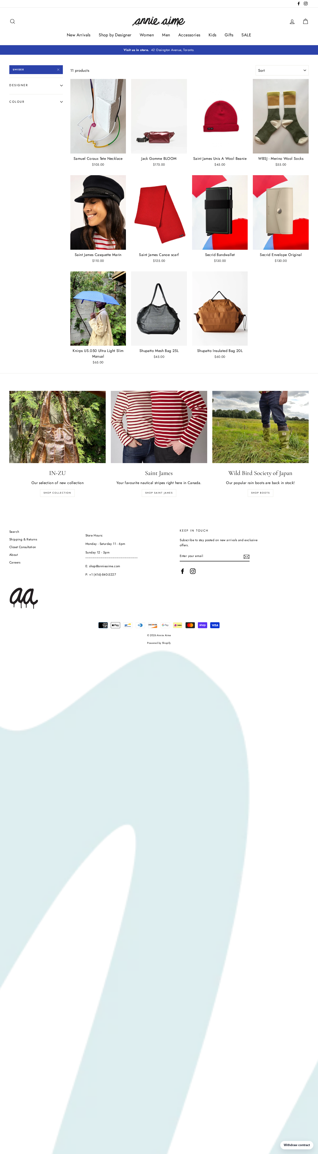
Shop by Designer (115, 35)
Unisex (18, 69)
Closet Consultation (22, 547)
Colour (16, 101)
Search (14, 531)
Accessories (189, 35)
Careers (14, 562)
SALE (246, 35)
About (13, 554)
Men (166, 35)
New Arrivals (79, 35)
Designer (18, 85)
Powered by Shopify (159, 643)
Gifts (229, 35)
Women (147, 35)
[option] (159, 50)
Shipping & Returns (23, 539)
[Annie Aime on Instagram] (193, 571)
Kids (213, 35)
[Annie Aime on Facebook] (182, 571)
